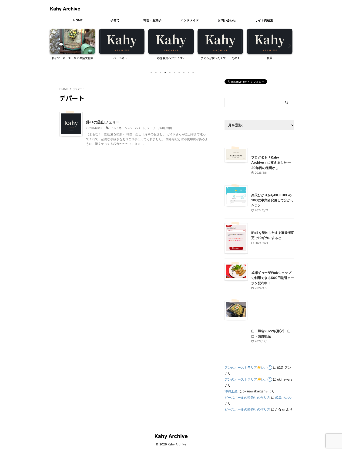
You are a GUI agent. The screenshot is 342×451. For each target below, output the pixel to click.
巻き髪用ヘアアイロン (171, 58)
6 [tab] (174, 72)
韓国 (169, 128)
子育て (115, 20)
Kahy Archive (65, 9)
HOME (78, 20)
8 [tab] (183, 72)
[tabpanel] (72, 48)
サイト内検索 (264, 20)
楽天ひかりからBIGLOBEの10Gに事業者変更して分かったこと (272, 200)
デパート (139, 128)
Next (288, 45)
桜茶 (269, 58)
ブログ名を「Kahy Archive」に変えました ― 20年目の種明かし (271, 162)
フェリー (152, 128)
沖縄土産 (231, 391)
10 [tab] (193, 72)
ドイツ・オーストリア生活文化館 (72, 58)
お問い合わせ (227, 20)
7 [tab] (179, 72)
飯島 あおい (283, 397)
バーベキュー (121, 58)
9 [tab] (188, 72)
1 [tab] (151, 72)
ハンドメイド (190, 20)
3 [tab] (160, 72)
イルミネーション (122, 128)
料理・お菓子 (152, 20)
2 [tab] (156, 72)
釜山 (162, 128)
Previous (54, 45)
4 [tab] (165, 72)
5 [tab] (170, 72)
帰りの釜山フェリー (103, 122)
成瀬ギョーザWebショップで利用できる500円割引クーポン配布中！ (272, 278)
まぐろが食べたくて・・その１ (220, 58)
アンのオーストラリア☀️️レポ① (248, 367)
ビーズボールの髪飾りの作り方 (247, 397)
